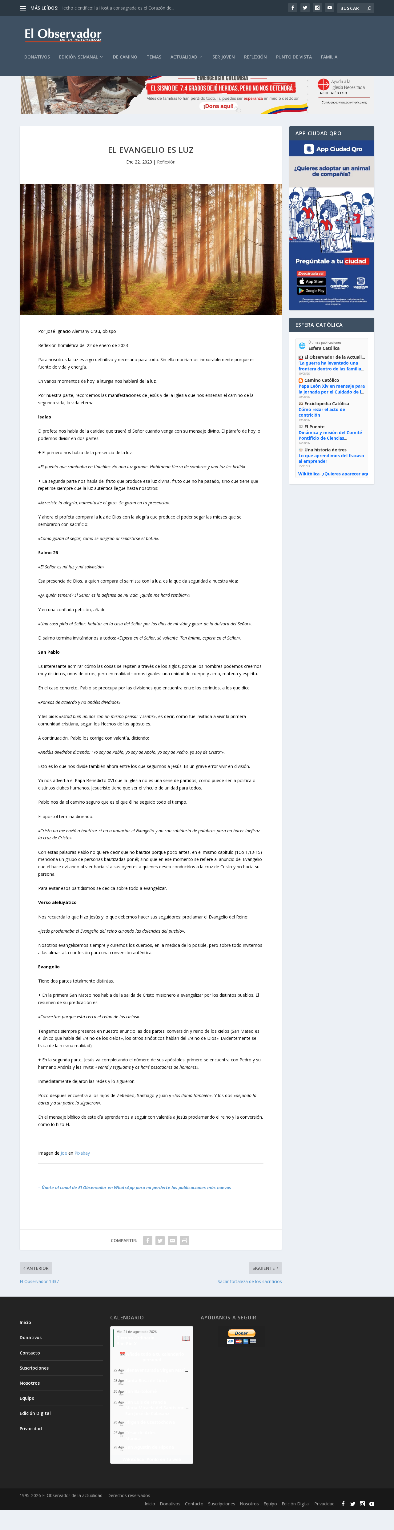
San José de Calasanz (147, 1413)
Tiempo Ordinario (136, 1338)
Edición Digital (35, 1413)
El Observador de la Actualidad (337, 357)
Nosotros (30, 1383)
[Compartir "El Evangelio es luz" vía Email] (172, 1240)
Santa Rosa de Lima (146, 1380)
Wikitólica (309, 474)
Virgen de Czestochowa (150, 1422)
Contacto (30, 1353)
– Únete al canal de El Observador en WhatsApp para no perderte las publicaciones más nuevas (134, 1187)
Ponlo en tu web (164, 1459)
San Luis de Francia (145, 1402)
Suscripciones (34, 1368)
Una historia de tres (325, 450)
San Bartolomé (141, 1391)
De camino (125, 57)
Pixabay (82, 1153)
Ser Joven (223, 57)
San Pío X (127, 1343)
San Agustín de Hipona (149, 1447)
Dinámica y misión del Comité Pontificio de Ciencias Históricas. (330, 438)
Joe (64, 1153)
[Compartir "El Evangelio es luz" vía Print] (185, 1240)
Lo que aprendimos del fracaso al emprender (331, 458)
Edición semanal (78, 57)
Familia (329, 57)
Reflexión (255, 57)
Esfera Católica (324, 348)
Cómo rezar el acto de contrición (322, 412)
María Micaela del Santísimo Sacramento (168, 1408)
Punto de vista (294, 57)
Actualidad (184, 57)
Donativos (37, 57)
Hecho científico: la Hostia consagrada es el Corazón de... (117, 8)
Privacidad (31, 1428)
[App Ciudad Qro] (331, 225)
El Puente (314, 427)
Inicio (25, 1322)
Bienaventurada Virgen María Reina (162, 1370)
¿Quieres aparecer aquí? (347, 474)
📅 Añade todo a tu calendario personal (152, 1357)
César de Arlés (140, 1432)
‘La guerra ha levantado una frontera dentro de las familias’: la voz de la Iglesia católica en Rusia (332, 371)
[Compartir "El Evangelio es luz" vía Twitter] (160, 1240)
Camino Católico (321, 380)
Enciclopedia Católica (326, 403)
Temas (154, 57)
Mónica (133, 1438)
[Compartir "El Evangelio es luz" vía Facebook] (148, 1240)
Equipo (27, 1398)
